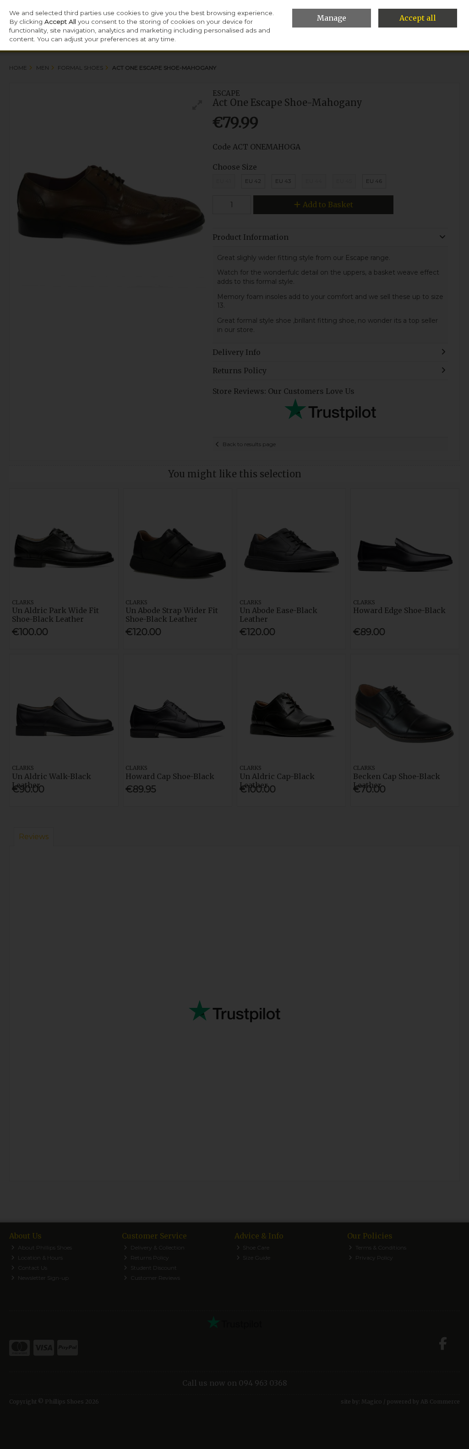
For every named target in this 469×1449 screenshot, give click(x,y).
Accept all (417, 17)
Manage (331, 17)
